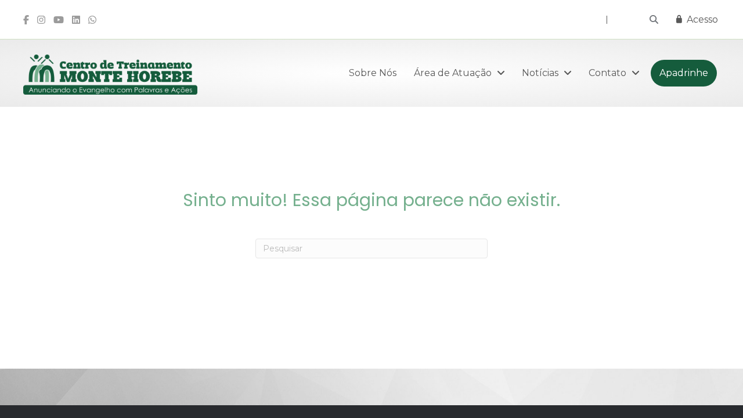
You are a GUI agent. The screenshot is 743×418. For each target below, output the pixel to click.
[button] (654, 19)
